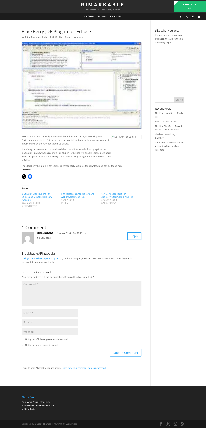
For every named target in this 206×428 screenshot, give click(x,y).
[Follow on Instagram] (192, 16)
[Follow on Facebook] (180, 16)
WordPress (71, 423)
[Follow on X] (186, 16)
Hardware (89, 16)
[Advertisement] (180, 70)
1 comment (78, 37)
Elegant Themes (43, 423)
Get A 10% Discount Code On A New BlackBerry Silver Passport (169, 146)
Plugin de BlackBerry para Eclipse (41, 258)
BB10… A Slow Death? (166, 121)
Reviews (102, 16)
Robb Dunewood (33, 37)
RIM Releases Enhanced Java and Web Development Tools (77, 195)
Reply (134, 236)
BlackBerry (64, 37)
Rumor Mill (116, 16)
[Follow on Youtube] (198, 16)
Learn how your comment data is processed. (84, 367)
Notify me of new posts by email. (41, 345)
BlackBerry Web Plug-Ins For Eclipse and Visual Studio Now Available (37, 196)
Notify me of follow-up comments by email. (47, 339)
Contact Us (190, 6)
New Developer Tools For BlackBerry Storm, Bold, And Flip (117, 195)
